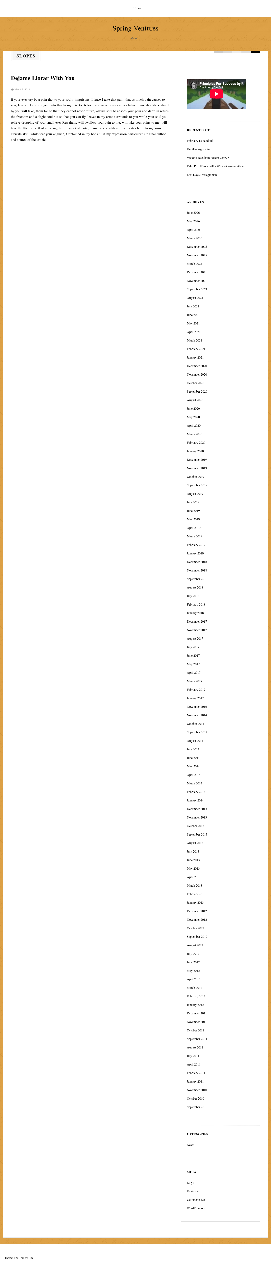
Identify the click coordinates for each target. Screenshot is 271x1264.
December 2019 (197, 459)
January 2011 (195, 1081)
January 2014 (195, 800)
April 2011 (194, 1064)
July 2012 (193, 953)
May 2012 (193, 970)
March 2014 (194, 783)
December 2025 (197, 246)
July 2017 (193, 647)
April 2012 (194, 979)
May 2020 (193, 417)
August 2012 (195, 945)
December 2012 (197, 911)
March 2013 (194, 885)
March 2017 (194, 681)
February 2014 (196, 792)
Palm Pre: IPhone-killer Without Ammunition (215, 166)
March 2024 (194, 263)
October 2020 (195, 383)
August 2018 (195, 587)
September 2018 (197, 579)
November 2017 (197, 630)
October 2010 (195, 1098)
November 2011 (197, 1022)
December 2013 (197, 809)
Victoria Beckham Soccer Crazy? (208, 157)
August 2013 (195, 843)
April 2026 (194, 229)
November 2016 (197, 706)
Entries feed (194, 1191)
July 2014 (193, 749)
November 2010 (197, 1090)
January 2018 (195, 613)
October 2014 (195, 723)
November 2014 (197, 715)
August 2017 (195, 638)
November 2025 (197, 255)
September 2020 (197, 391)
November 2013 (197, 817)
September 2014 (197, 732)
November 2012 (197, 919)
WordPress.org (196, 1208)
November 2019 (197, 468)
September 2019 (197, 485)
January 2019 (195, 553)
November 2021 (197, 281)
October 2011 (195, 1030)
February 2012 (196, 996)
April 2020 (194, 425)
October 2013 (195, 826)
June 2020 (193, 408)
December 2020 (197, 366)
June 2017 (193, 655)
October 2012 (195, 928)
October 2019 (195, 476)
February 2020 (196, 442)
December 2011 (197, 1013)
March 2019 (194, 536)
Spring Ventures (136, 27)
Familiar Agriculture (199, 149)
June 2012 (193, 962)
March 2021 (194, 340)
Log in (191, 1182)
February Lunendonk (200, 140)
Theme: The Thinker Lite (19, 1258)
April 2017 (194, 672)
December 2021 (197, 272)
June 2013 (193, 860)
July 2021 (193, 306)
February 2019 (196, 545)
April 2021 (194, 332)
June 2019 (193, 510)
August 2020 (195, 400)
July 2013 (193, 851)
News (190, 1145)
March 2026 (194, 238)
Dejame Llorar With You (43, 77)
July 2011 (193, 1056)
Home (137, 8)
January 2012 (195, 1005)
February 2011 (196, 1073)
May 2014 (193, 766)
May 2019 (193, 519)
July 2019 (193, 502)
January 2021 (195, 357)
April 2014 (194, 775)
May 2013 (193, 868)
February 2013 (196, 894)
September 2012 (197, 936)
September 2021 (197, 289)
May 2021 (193, 323)
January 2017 (195, 698)
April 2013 (194, 877)
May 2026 (193, 221)
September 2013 (197, 834)
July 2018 (193, 596)
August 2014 (195, 740)
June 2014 (193, 758)
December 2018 (197, 562)
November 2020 (197, 374)
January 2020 (195, 451)
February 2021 (196, 349)
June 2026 (193, 212)
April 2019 (194, 528)
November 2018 (197, 570)
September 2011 (197, 1039)
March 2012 (194, 987)
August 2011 (195, 1047)
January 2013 (195, 902)
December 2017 (197, 621)
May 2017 (193, 664)
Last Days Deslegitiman (202, 175)
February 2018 (196, 604)
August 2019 (195, 493)
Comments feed (196, 1199)
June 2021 (193, 315)
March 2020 (194, 434)
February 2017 (196, 689)
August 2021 (195, 298)
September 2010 (197, 1107)
